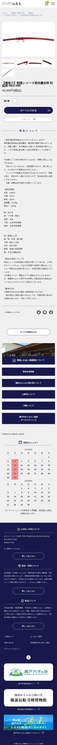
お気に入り (26, 119)
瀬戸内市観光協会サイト (27, 684)
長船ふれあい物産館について (30, 360)
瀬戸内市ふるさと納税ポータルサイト (28, 418)
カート (46, 4)
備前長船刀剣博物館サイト (26, 709)
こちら (30, 582)
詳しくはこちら (28, 556)
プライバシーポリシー (12, 649)
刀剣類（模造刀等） (18, 13)
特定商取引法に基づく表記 (40, 643)
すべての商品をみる (28, 332)
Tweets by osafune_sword (13, 434)
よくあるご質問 (36, 636)
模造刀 (31, 13)
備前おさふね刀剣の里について (28, 383)
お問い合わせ (9, 643)
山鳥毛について (28, 394)
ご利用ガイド (9, 636)
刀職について (28, 406)
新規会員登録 (28, 372)
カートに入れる (28, 110)
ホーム (5, 13)
